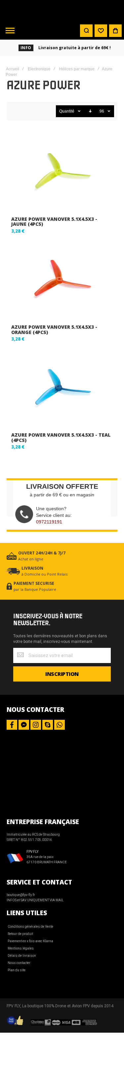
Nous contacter (19, 963)
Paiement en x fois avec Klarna (30, 941)
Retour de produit (20, 934)
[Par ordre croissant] (90, 111)
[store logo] (62, 10)
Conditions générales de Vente (30, 926)
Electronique (39, 69)
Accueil (12, 69)
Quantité (66, 111)
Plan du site (16, 970)
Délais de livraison (22, 955)
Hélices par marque (77, 69)
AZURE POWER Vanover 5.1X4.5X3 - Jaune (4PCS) (54, 221)
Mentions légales (21, 948)
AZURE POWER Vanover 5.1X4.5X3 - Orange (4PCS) (54, 329)
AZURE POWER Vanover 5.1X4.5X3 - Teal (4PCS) (60, 437)
